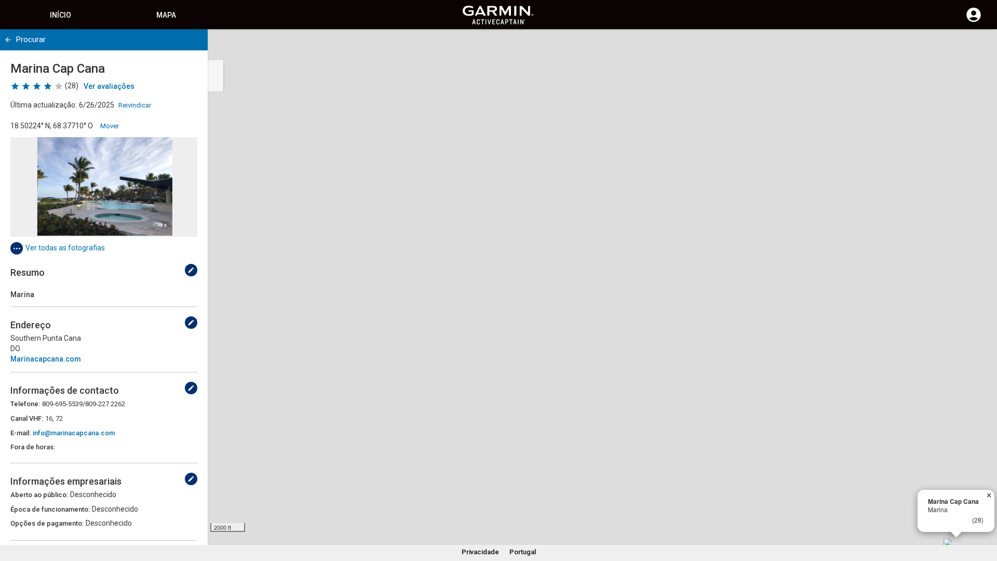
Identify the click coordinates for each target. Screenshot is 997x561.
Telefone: (25, 404)
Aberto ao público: (39, 495)
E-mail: (20, 433)
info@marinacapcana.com (74, 433)
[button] (984, 514)
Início (60, 15)
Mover (109, 126)
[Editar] (191, 270)
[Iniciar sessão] (973, 21)
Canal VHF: (26, 418)
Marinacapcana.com (45, 359)
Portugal (522, 552)
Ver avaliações (109, 86)
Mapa (166, 15)
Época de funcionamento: (50, 509)
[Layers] (979, 46)
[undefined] (8, 39)
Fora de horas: (32, 447)
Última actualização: (43, 105)
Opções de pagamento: (47, 523)
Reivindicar (134, 105)
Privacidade (480, 552)
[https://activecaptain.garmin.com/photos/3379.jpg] (103, 187)
